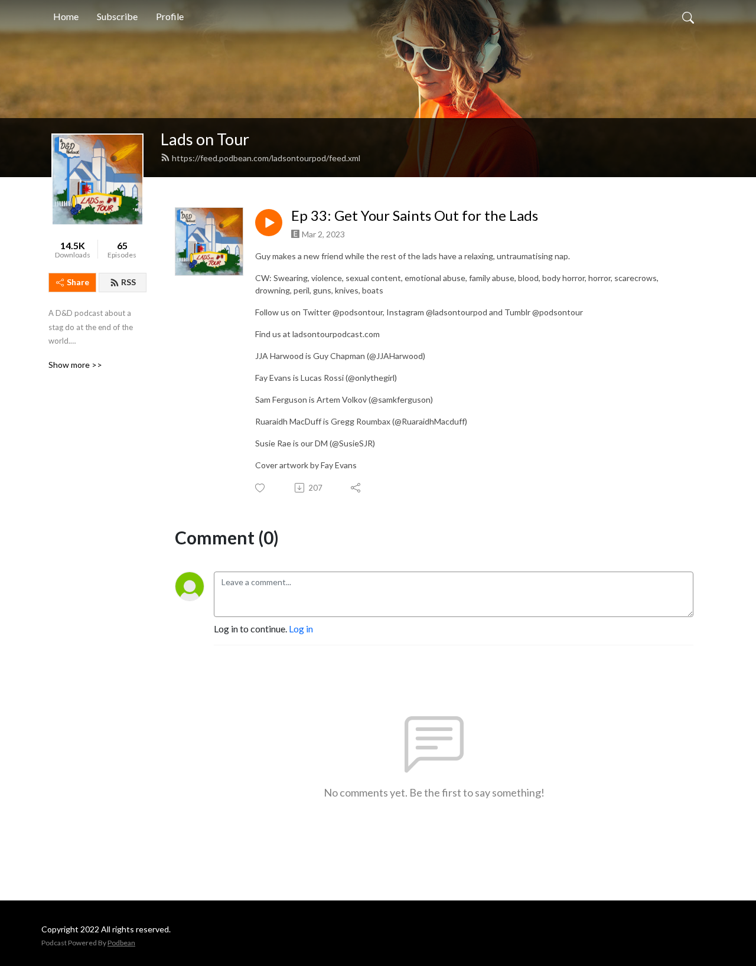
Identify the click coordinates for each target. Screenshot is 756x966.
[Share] (356, 488)
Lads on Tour (205, 139)
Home (66, 16)
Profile (170, 16)
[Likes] (261, 488)
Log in (301, 628)
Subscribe (117, 16)
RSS (128, 282)
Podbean (121, 942)
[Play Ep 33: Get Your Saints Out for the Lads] (268, 222)
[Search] (688, 16)
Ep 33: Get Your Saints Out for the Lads (414, 215)
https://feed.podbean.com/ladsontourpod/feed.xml (266, 158)
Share (78, 282)
